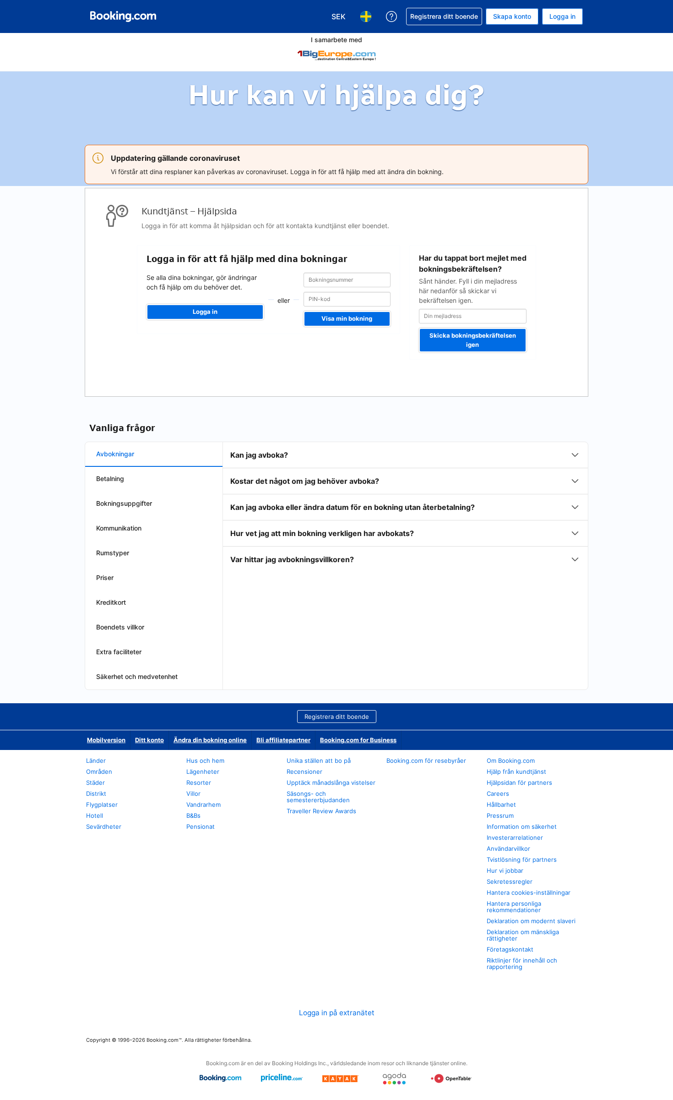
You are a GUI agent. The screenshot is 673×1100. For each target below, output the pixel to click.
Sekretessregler (509, 881)
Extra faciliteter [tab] (118, 652)
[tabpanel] (405, 507)
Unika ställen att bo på (319, 760)
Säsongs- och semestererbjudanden (318, 797)
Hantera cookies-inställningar (528, 892)
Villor (193, 793)
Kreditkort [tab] (111, 602)
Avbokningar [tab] (115, 454)
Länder (96, 760)
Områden (99, 771)
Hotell (94, 815)
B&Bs (193, 815)
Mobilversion (106, 740)
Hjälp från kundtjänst (516, 771)
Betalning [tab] (110, 478)
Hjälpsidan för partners (519, 782)
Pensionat (200, 826)
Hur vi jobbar (505, 870)
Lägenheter (202, 771)
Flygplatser (102, 804)
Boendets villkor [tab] (120, 627)
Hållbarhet (501, 804)
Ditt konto (149, 740)
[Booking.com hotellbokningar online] (123, 16)
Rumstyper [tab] (112, 553)
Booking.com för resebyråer (426, 760)
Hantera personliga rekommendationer (514, 907)
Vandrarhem (203, 804)
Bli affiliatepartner (283, 740)
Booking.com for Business (358, 740)
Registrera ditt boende (336, 716)
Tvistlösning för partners (522, 859)
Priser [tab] (105, 577)
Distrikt (96, 793)
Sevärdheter (103, 826)
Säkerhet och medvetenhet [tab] (137, 676)
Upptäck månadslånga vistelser (331, 782)
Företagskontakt (510, 949)
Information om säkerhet (522, 826)
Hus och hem (205, 760)
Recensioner (304, 771)
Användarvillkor (508, 848)
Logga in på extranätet (336, 1012)
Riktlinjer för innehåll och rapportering (522, 963)
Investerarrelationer (515, 837)
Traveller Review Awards (321, 811)
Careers (498, 793)
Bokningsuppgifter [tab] (124, 503)
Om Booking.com (511, 760)
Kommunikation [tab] (118, 528)
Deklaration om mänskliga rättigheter (523, 935)
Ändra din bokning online (210, 740)
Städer (95, 782)
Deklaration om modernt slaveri (531, 921)
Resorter (198, 782)
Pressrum (500, 815)
